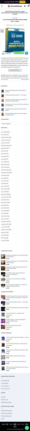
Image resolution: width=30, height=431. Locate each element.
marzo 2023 (4, 213)
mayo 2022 (3, 235)
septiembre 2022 (5, 229)
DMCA (2, 418)
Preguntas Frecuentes (6, 402)
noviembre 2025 (5, 140)
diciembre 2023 (5, 194)
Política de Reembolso (6, 416)
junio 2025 (3, 153)
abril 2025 (3, 159)
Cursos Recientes (5, 380)
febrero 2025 (4, 164)
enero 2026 (4, 134)
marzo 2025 (4, 161)
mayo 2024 (3, 180)
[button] (2, 6)
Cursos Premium (5, 386)
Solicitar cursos (4, 399)
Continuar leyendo (15, 70)
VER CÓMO (22, 1)
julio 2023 (3, 205)
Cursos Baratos (4, 383)
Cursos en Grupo (20, 25)
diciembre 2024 (5, 170)
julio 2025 (3, 151)
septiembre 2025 (5, 145)
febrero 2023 (4, 216)
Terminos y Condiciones (6, 413)
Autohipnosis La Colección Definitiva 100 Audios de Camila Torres (17, 105)
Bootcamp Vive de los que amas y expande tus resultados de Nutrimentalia (16, 100)
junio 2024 (3, 178)
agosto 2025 (4, 148)
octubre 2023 (4, 199)
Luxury (6, 79)
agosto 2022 (4, 232)
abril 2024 (3, 183)
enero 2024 (4, 191)
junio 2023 (3, 208)
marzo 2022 (4, 240)
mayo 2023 (3, 210)
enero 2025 (4, 167)
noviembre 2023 (5, 197)
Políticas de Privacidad (6, 410)
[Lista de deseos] (24, 6)
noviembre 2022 (5, 224)
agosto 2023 (4, 202)
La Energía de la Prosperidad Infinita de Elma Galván (15, 109)
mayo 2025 (3, 156)
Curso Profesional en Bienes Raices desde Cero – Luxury (15, 20)
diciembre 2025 (5, 137)
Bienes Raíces (15, 17)
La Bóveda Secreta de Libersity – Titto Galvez (16, 95)
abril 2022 (3, 237)
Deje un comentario (25, 79)
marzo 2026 (4, 132)
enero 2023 (4, 218)
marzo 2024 (4, 186)
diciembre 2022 (5, 221)
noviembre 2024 (5, 172)
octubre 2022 (4, 227)
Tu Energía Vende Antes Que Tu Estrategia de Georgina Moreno (16, 114)
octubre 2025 (4, 142)
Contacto (3, 397)
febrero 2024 (4, 189)
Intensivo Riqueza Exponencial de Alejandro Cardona (15, 91)
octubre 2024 (4, 175)
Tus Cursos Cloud (5, 388)
